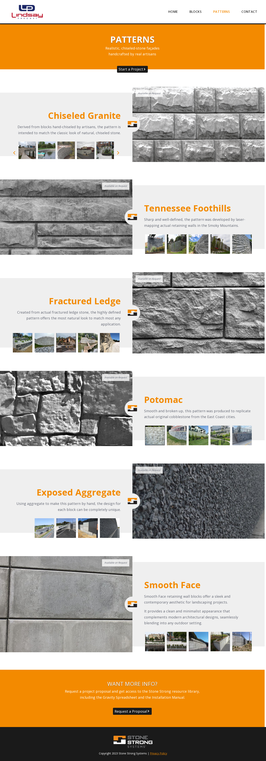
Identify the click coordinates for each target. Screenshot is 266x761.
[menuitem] (173, 12)
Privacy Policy (158, 753)
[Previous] (15, 153)
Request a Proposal (131, 711)
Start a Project (131, 69)
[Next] (118, 153)
